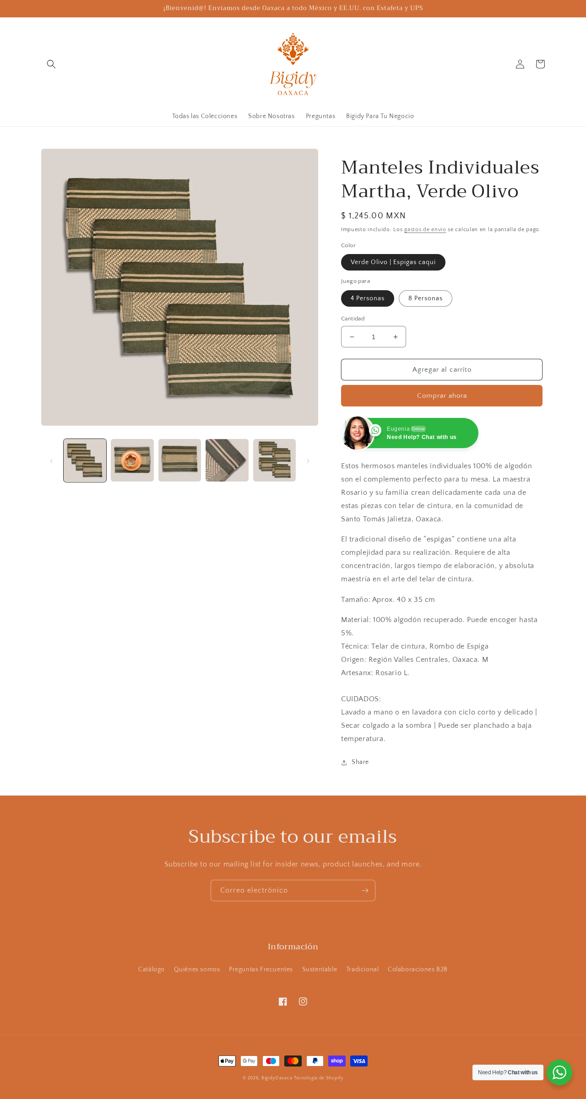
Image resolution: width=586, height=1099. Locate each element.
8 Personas (425, 298)
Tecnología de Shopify (318, 1078)
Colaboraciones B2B (418, 969)
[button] (51, 64)
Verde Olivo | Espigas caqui (393, 262)
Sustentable (319, 969)
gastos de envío (425, 230)
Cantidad (352, 318)
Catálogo (151, 969)
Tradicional (362, 969)
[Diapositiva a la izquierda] (51, 460)
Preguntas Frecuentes (261, 969)
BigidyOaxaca (276, 1078)
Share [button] (360, 762)
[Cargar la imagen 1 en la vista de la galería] (85, 460)
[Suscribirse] (365, 890)
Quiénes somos (197, 969)
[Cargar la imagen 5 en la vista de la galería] (274, 460)
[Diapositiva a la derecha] (308, 460)
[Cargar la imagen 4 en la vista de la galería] (227, 460)
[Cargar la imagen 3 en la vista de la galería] (179, 460)
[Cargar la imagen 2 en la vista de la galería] (132, 460)
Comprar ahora (442, 396)
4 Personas (368, 298)
